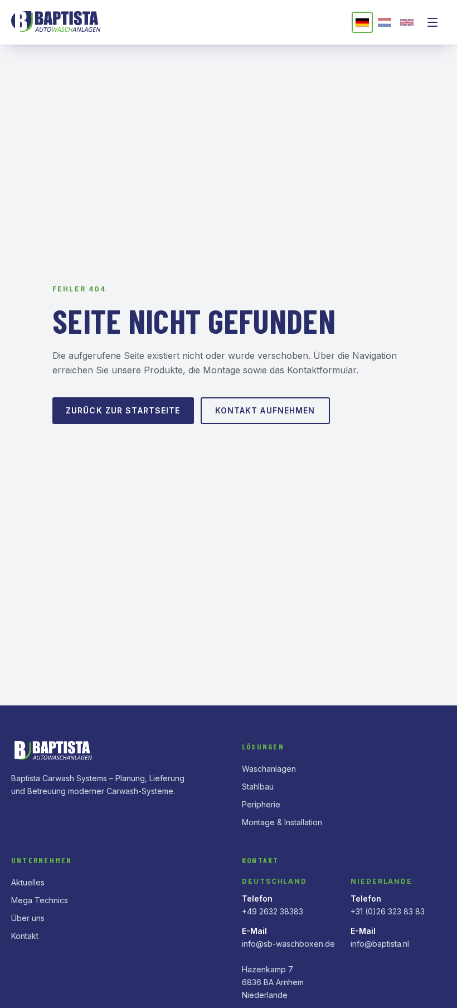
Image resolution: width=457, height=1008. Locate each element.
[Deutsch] (362, 22)
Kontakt (24, 936)
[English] (407, 22)
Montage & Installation (282, 822)
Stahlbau (258, 786)
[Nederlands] (385, 22)
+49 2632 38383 (272, 911)
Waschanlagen (269, 768)
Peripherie (261, 804)
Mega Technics (39, 900)
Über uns (28, 918)
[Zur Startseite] (58, 22)
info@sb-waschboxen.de (288, 943)
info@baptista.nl (380, 943)
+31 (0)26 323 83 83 (388, 911)
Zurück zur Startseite (123, 410)
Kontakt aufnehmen (265, 410)
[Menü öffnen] (432, 22)
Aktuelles (28, 882)
